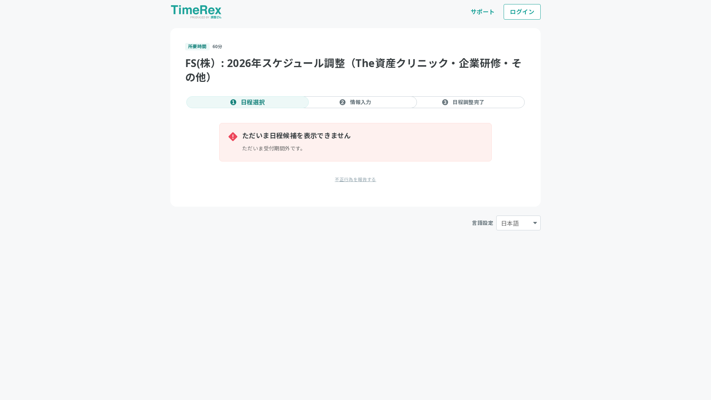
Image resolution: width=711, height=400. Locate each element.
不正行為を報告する (355, 179)
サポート (483, 12)
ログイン (522, 12)
